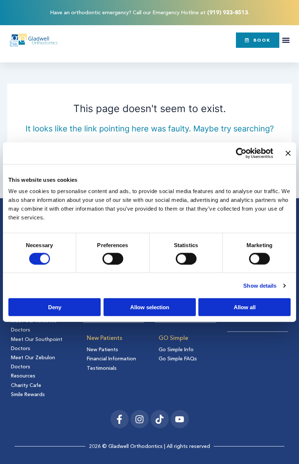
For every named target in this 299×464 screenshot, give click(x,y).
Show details (259, 285)
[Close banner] (288, 153)
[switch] (112, 258)
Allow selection (149, 307)
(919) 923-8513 (227, 12)
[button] (286, 40)
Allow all (245, 307)
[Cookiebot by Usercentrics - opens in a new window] (241, 152)
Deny (54, 307)
